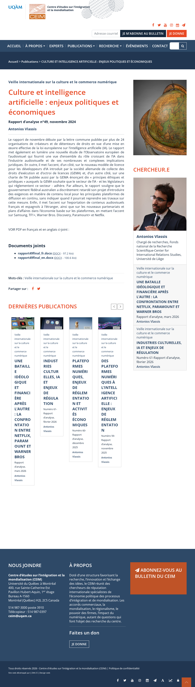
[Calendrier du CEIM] (177, 25)
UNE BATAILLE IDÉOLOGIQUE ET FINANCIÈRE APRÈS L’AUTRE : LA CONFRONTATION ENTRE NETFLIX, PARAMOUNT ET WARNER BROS (22, 408)
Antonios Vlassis (22, 129)
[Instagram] (171, 25)
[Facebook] (153, 25)
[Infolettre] (183, 25)
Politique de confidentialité (124, 668)
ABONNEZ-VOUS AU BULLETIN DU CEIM (158, 573)
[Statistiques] (170, 680)
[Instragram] (139, 680)
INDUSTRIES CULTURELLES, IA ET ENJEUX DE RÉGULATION (159, 347)
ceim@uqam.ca (20, 616)
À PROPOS (80, 565)
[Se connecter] (178, 680)
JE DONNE (176, 33)
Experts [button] (56, 46)
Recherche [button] (109, 46)
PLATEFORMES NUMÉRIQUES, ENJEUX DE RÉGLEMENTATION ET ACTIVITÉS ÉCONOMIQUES (80, 392)
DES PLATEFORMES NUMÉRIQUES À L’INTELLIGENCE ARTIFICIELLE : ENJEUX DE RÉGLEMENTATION (109, 395)
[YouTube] (165, 25)
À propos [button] (33, 46)
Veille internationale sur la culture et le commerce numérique (62, 82)
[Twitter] (159, 25)
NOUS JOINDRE (24, 565)
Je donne (79, 644)
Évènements (137, 46)
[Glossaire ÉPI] (162, 680)
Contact (160, 46)
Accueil (14, 46)
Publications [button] (80, 46)
